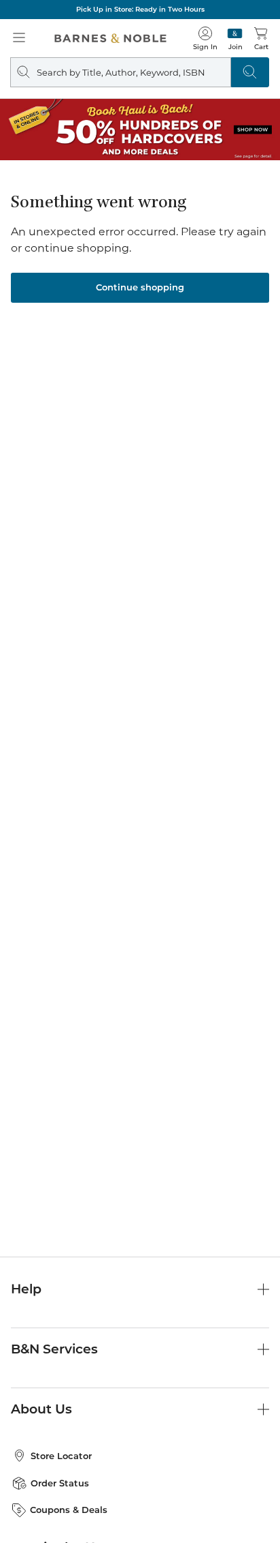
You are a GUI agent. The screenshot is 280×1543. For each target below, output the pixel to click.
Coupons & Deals (68, 1509)
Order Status (60, 1483)
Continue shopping (140, 287)
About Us (41, 1409)
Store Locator (61, 1455)
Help (26, 1289)
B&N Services (54, 1349)
